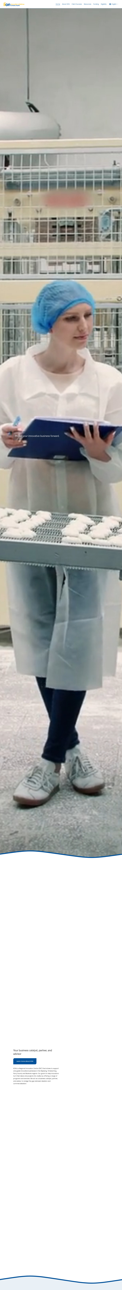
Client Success (77, 4)
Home (58, 4)
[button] (90, 1065)
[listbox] (113, 4)
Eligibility (103, 4)
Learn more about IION (25, 1061)
